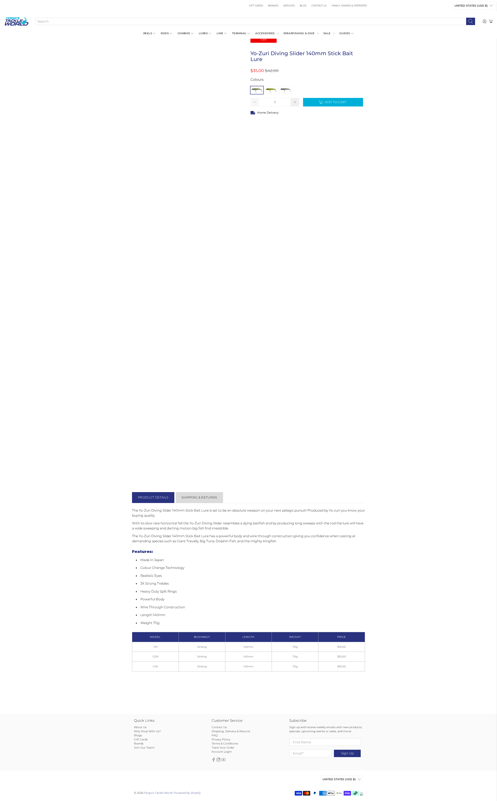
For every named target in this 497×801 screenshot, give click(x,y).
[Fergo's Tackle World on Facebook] (213, 760)
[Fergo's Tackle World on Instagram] (218, 760)
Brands (273, 5)
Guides (344, 33)
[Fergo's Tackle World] (16, 21)
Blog (303, 5)
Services (289, 5)
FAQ (215, 735)
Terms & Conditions (225, 743)
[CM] (256, 90)
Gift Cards (256, 5)
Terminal (239, 33)
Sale (327, 33)
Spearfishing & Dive (299, 33)
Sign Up (347, 753)
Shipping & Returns (199, 497)
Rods (165, 33)
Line (220, 33)
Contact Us (319, 5)
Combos (184, 33)
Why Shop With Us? (147, 731)
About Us (140, 727)
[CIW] (285, 90)
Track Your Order (223, 747)
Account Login (222, 751)
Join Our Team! (144, 747)
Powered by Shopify (187, 793)
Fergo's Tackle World (158, 793)
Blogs (138, 735)
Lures (203, 33)
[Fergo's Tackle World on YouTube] (223, 760)
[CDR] (271, 90)
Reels (147, 33)
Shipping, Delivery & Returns (231, 731)
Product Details (153, 497)
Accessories (265, 33)
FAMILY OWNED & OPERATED (349, 5)
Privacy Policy (221, 739)
